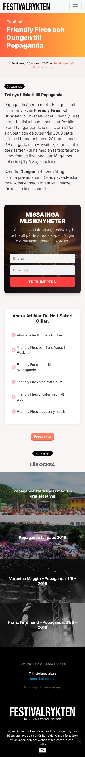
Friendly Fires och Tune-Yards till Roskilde (42, 350)
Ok (42, 750)
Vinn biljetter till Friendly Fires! (40, 335)
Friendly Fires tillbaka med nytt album (40, 396)
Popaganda (42, 436)
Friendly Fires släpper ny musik (41, 411)
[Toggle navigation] (75, 6)
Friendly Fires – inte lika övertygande (35, 367)
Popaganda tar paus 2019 (42, 537)
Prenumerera (42, 282)
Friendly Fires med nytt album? (40, 382)
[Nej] (79, 741)
